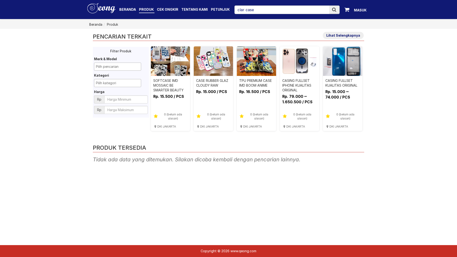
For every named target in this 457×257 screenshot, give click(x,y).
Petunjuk (220, 9)
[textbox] (118, 66)
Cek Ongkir (167, 9)
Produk (146, 9)
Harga (99, 92)
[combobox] (117, 67)
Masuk (360, 10)
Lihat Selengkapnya (343, 35)
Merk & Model (105, 59)
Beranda (127, 9)
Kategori (101, 75)
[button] (334, 9)
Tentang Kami (194, 9)
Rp (99, 99)
